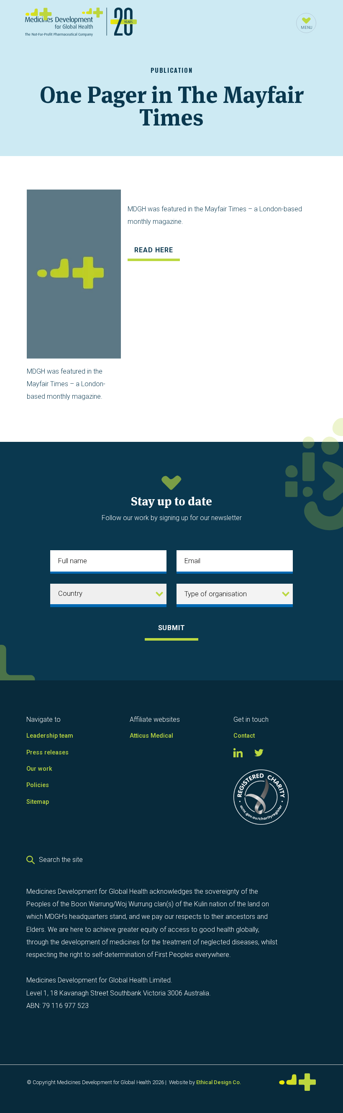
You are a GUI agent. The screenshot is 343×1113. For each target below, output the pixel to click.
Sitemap (37, 801)
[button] (306, 23)
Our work (39, 768)
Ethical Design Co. (218, 1082)
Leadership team (49, 735)
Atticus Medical (151, 735)
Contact (244, 735)
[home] (81, 23)
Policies (37, 785)
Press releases (47, 752)
